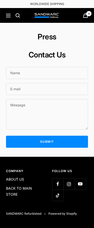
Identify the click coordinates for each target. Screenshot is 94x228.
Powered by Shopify (62, 213)
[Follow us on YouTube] (80, 184)
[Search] (18, 15)
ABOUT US (15, 179)
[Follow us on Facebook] (57, 184)
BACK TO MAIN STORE (19, 191)
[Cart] (85, 15)
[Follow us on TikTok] (57, 195)
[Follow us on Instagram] (69, 184)
